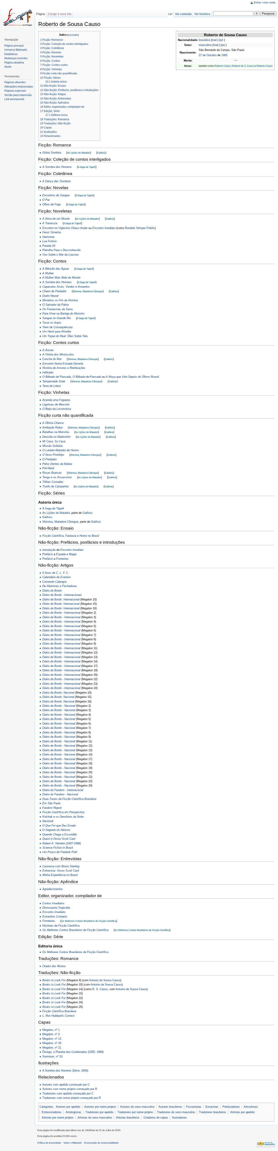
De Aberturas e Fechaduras (59, 586)
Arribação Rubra (52, 427)
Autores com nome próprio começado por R (69, 1089)
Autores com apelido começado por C (66, 1084)
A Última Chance (53, 423)
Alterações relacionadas (18, 86)
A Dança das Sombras (56, 181)
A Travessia (49, 223)
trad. (214, 40)
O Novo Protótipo (53, 454)
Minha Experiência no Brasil (60, 875)
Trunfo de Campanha (55, 486)
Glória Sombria (51, 152)
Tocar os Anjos (51, 322)
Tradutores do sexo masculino (176, 1112)
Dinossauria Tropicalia (56, 907)
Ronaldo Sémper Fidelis (140, 228)
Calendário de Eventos (56, 577)
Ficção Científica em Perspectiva (63, 812)
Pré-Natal (48, 468)
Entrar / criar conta (264, 2)
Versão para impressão (18, 95)
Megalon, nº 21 (51, 1047)
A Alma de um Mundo (56, 218)
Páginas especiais (15, 90)
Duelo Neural (50, 295)
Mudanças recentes (16, 58)
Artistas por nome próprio (57, 1117)
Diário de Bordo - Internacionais (62, 595)
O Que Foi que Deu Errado (59, 825)
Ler (170, 14)
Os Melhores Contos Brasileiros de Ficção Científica (88, 921)
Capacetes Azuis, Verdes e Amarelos (66, 286)
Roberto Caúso (222, 66)
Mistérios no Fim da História (60, 300)
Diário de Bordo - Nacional (58, 705)
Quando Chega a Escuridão (59, 834)
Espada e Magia (66, 554)
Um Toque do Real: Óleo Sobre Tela (65, 336)
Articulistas (251, 1106)
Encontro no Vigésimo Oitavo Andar (65, 228)
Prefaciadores (231, 1106)
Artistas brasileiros (127, 1117)
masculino (205, 45)
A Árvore (47, 350)
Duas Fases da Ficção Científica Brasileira (69, 799)
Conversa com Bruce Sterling (60, 866)
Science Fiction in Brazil (57, 847)
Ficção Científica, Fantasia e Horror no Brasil (70, 535)
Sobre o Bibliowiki (72, 1142)
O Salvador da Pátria (55, 304)
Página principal (14, 45)
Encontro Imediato (103, 228)
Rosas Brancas (52, 472)
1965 (224, 55)
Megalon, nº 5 (51, 1034)
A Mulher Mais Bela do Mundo (61, 277)
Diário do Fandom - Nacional (60, 794)
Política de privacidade (49, 1142)
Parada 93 (48, 245)
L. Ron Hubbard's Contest (58, 1015)
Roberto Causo (264, 66)
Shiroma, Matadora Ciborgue (88, 291)
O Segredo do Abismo (56, 830)
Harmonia (48, 236)
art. (222, 40)
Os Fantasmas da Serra (57, 309)
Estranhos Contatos (54, 916)
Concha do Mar (51, 359)
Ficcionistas (193, 1106)
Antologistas (73, 1112)
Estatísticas (11, 54)
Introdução (49, 549)
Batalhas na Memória (55, 432)
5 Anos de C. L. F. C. (55, 572)
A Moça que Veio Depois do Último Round (132, 376)
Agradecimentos (52, 889)
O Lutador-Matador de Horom (60, 450)
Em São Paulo (51, 803)
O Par (46, 199)
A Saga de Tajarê (87, 167)
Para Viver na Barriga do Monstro (63, 313)
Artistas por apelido (242, 1112)
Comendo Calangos (54, 581)
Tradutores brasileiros (212, 1112)
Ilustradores (179, 1117)
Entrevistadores (51, 1112)
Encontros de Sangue (56, 195)
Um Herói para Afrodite (56, 331)
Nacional (47, 821)
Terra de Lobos (51, 385)
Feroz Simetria (51, 232)
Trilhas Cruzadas (52, 481)
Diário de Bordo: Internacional (60, 599)
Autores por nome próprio (100, 1106)
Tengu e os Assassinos (57, 477)
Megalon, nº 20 (51, 1043)
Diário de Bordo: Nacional (58, 692)
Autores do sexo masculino (137, 1106)
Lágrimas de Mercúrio (56, 404)
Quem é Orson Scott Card (58, 838)
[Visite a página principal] (17, 17)
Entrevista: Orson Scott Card (60, 870)
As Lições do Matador (78, 152)
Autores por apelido (68, 1106)
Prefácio (47, 554)
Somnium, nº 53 (52, 1056)
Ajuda (7, 66)
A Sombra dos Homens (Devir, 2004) (65, 1070)
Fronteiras (62, 558)
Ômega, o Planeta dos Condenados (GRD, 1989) (73, 1052)
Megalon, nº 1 (51, 1029)
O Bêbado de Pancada (56, 376)
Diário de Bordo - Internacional (61, 612)
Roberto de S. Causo (243, 66)
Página (40, 14)
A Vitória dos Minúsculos (58, 354)
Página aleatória (14, 62)
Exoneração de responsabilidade (101, 1142)
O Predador (49, 459)
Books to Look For (54, 980)
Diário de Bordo (52, 590)
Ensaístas (211, 1106)
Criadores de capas (156, 1117)
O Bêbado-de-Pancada (87, 376)
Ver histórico (202, 14)
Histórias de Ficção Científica (60, 925)
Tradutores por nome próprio (135, 1112)
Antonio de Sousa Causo (104, 980)
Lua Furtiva (49, 241)
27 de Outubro (208, 55)
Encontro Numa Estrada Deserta (62, 363)
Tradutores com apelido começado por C (67, 1093)
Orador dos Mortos (54, 966)
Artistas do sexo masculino (95, 1117)
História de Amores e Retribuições (63, 368)
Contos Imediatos (53, 903)
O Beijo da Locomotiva (56, 408)
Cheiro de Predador (54, 291)
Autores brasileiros (170, 1106)
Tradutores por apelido (99, 1112)
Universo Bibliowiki (15, 49)
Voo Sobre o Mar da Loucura (60, 254)
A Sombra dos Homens (57, 167)
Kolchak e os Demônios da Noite (63, 816)
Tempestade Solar (53, 381)
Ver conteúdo (183, 14)
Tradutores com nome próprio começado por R (71, 1097)
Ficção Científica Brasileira (59, 1011)
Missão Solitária (52, 445)
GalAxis (101, 152)
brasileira (204, 40)
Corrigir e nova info (59, 14)
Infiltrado (47, 372)
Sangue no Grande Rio (56, 318)
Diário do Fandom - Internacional (62, 790)
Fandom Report (52, 807)
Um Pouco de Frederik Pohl (59, 852)
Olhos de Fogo (51, 204)
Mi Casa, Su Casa (53, 441)
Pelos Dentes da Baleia (57, 463)
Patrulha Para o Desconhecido (61, 250)
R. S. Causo (100, 989)
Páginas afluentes (15, 82)
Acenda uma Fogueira (56, 400)
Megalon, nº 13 (51, 1038)
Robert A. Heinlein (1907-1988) (61, 843)
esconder (73, 35)
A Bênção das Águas (55, 268)
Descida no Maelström (56, 436)
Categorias (46, 1106)
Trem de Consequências (57, 327)
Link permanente (14, 99)
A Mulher (48, 273)
